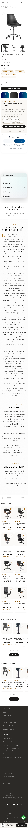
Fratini (4, 521)
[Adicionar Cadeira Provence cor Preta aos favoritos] (9, 625)
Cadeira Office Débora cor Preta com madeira (21, 577)
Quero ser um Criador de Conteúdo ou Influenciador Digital (13, 749)
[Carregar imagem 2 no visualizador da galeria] (14, 48)
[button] (3, 2)
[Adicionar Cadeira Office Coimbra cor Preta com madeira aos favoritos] (11, 536)
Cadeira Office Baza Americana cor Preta (20, 550)
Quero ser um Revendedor (10, 741)
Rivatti (17, 521)
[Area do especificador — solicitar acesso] (14, 2)
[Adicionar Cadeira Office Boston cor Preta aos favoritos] (11, 589)
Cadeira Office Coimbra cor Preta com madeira (7, 550)
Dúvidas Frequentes (8, 729)
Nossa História (7, 715)
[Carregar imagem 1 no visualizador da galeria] (5, 48)
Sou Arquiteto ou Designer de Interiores (14, 757)
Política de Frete (7, 719)
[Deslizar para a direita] (17, 650)
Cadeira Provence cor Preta (7, 638)
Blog (4, 712)
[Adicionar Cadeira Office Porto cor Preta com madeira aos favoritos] (24, 589)
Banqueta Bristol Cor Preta (19, 638)
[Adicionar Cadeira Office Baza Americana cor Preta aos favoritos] (24, 536)
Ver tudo (14, 654)
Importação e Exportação (10, 780)
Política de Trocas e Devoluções (11, 722)
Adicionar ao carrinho (22, 825)
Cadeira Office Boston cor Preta (7, 604)
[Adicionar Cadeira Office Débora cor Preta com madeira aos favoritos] (24, 562)
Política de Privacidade (9, 725)
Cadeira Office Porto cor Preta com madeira (20, 604)
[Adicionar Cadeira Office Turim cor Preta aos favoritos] (11, 509)
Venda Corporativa (8, 770)
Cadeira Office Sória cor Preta (20, 524)
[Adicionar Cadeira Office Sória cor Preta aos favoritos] (24, 509)
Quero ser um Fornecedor (10, 753)
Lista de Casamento (8, 776)
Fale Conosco (6, 760)
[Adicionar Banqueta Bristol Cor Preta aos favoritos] (21, 625)
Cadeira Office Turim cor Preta (7, 524)
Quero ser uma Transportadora (11, 745)
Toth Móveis (9, 821)
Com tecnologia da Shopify (18, 821)
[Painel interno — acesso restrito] (17, 2)
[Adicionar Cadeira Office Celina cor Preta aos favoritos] (11, 562)
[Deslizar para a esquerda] (10, 650)
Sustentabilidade (7, 773)
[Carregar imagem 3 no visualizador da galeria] (22, 48)
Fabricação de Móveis (9, 783)
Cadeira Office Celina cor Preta (7, 577)
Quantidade (4, 79)
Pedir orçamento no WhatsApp (14, 126)
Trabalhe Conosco (8, 738)
